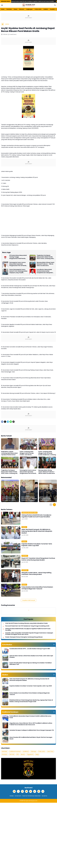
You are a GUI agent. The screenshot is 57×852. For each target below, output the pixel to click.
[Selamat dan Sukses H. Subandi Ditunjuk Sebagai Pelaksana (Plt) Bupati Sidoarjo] (29, 491)
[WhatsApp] (11, 422)
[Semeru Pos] (28, 5)
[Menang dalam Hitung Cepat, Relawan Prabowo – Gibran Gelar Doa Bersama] (33, 265)
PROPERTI (24, 556)
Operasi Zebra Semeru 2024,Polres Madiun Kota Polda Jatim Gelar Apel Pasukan (31, 656)
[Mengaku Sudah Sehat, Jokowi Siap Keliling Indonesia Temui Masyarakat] (10, 575)
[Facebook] (2, 422)
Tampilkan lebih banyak (28, 600)
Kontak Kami (18, 796)
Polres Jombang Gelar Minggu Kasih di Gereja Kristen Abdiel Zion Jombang (47, 453)
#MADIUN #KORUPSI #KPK (29, 512)
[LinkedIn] (38, 791)
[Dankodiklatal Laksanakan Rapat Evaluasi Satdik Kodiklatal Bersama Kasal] (5, 718)
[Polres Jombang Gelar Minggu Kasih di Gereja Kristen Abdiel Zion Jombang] (47, 444)
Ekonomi (21, 9)
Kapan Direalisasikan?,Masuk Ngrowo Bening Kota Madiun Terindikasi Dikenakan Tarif (30, 663)
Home (2, 9)
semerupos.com (33, 801)
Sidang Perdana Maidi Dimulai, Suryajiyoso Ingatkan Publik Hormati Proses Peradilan (36, 516)
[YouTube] (26, 791)
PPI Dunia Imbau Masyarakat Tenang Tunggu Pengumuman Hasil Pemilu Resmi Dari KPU (18, 257)
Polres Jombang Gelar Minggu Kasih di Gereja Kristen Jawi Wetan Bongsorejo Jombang (27, 453)
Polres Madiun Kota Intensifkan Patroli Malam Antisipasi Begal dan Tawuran (37, 588)
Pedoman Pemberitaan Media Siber (31, 796)
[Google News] (30, 791)
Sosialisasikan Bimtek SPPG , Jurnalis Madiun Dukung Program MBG (29, 649)
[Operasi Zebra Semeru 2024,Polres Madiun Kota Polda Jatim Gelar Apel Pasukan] (5, 658)
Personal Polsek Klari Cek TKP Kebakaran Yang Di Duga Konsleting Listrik (27, 626)
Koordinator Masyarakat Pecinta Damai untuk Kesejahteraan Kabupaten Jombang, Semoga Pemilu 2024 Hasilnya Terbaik (45, 271)
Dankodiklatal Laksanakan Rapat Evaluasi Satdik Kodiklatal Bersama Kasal (30, 716)
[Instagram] (22, 791)
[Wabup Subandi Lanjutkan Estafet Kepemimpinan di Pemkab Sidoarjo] (48, 491)
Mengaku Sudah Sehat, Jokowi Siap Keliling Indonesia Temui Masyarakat (36, 573)
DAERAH (46, 9)
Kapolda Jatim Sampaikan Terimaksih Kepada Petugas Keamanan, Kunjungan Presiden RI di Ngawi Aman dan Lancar (29, 633)
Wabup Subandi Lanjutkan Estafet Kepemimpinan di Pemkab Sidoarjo (45, 498)
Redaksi (12, 796)
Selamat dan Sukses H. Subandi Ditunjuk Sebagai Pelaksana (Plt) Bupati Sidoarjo (29, 498)
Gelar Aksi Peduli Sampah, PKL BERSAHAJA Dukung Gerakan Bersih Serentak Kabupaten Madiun (37, 531)
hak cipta (26, 801)
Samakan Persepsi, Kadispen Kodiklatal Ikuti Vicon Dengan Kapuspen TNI (31, 730)
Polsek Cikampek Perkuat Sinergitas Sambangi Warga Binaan (24, 637)
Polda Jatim (38, 9)
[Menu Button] (2, 5)
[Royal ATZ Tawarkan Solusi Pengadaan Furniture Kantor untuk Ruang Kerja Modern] (10, 561)
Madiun (24, 527)
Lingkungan (29, 9)
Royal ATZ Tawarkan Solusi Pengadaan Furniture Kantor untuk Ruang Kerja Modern (38, 559)
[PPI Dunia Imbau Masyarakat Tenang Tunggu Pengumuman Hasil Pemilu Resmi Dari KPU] (5, 258)
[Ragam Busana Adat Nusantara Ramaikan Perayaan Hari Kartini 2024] (10, 491)
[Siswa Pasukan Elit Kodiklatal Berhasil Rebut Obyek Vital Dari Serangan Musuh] (5, 740)
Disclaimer (44, 796)
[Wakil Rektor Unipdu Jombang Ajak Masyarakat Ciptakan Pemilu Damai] (10, 444)
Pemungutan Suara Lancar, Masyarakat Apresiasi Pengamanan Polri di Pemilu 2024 (17, 264)
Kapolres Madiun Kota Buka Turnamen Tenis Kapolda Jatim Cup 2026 (37, 544)
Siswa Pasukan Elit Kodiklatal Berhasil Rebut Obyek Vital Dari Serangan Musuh (30, 738)
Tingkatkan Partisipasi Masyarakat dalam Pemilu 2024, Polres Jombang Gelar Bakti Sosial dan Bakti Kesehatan (45, 257)
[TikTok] (34, 791)
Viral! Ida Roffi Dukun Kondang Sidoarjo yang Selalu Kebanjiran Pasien (26, 623)
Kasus (15, 9)
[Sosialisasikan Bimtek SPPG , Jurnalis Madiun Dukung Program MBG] (5, 651)
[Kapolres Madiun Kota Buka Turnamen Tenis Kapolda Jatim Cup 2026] (10, 547)
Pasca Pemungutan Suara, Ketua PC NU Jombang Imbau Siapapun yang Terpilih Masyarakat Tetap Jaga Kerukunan (18, 271)
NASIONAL (25, 570)
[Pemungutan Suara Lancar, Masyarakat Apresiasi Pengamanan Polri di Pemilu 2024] (5, 265)
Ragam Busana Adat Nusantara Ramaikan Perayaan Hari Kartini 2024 (8, 498)
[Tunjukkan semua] (54, 644)
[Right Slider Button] (55, 9)
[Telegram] (8, 422)
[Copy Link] (13, 422)
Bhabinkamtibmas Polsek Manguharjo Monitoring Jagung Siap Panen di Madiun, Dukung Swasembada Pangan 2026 (31, 700)
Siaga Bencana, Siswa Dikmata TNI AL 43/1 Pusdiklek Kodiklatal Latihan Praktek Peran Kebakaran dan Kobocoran (30, 724)
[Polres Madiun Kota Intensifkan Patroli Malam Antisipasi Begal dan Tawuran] (10, 590)
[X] (5, 422)
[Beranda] (2, 24)
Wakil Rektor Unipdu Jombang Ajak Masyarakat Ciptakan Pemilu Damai (9, 453)
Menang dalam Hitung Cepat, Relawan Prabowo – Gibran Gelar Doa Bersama (45, 264)
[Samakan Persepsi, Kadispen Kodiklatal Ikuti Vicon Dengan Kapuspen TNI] (5, 732)
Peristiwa (9, 9)
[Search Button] (55, 5)
